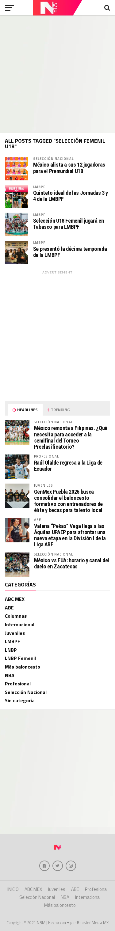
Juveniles (15, 633)
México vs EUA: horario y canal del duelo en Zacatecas (71, 563)
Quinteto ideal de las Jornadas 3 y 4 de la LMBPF (70, 196)
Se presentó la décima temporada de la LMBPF (70, 252)
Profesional (18, 683)
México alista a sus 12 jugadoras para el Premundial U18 (69, 168)
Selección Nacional (53, 158)
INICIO (13, 889)
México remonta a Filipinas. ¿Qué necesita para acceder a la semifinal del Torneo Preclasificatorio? (70, 437)
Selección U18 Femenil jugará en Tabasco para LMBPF (68, 224)
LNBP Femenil (20, 658)
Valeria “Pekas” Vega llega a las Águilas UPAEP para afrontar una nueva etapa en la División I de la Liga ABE (70, 535)
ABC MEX (15, 599)
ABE (9, 607)
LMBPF (39, 186)
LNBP (11, 650)
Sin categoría (20, 700)
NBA (9, 675)
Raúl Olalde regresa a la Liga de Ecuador (68, 465)
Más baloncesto (22, 666)
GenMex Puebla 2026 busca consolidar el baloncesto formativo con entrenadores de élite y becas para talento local (68, 501)
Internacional (19, 624)
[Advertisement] (57, 74)
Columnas (16, 616)
